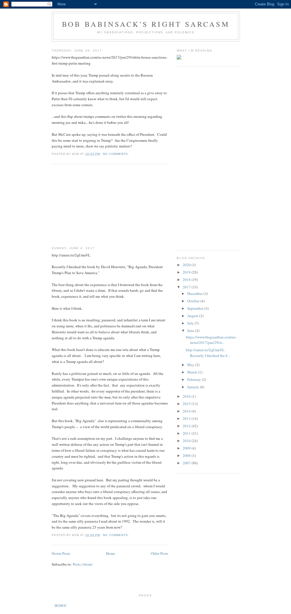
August (193, 315)
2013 (187, 418)
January (193, 386)
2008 (187, 455)
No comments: (116, 153)
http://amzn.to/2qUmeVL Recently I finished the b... (208, 352)
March (192, 372)
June (191, 330)
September (195, 308)
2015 (187, 403)
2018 (187, 279)
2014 (187, 411)
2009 (187, 448)
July (191, 323)
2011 (187, 433)
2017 (187, 286)
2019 (187, 272)
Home (110, 553)
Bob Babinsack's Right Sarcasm (146, 24)
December (195, 293)
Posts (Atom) (82, 564)
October (193, 300)
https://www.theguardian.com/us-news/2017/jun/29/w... (211, 339)
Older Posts (159, 553)
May (191, 364)
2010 (187, 440)
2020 (187, 264)
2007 (187, 462)
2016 (187, 396)
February (194, 379)
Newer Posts (61, 553)
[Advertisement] (94, 205)
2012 (187, 425)
